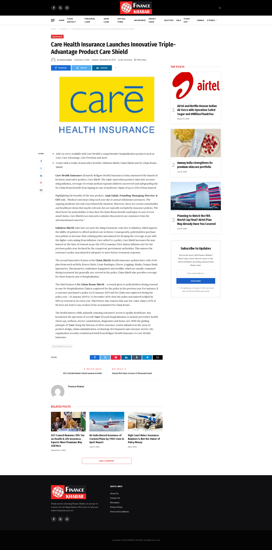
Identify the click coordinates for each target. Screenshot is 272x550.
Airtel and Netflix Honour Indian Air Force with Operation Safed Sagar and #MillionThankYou (197, 110)
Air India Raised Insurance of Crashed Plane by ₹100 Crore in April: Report (106, 439)
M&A (178, 20)
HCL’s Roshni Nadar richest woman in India (82, 373)
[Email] (41, 190)
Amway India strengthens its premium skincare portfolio (195, 165)
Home (61, 20)
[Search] (219, 8)
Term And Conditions (119, 511)
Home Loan (106, 20)
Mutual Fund (122, 20)
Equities (169, 20)
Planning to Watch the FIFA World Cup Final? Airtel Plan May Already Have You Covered (196, 220)
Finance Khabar (66, 60)
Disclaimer (115, 502)
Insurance (140, 20)
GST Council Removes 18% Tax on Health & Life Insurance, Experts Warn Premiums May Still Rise (67, 440)
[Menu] (53, 20)
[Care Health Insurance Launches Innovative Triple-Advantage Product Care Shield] (107, 110)
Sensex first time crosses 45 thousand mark (132, 373)
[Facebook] (41, 161)
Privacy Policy (194, 291)
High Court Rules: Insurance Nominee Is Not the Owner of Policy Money (144, 439)
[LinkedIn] (41, 175)
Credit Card (152, 20)
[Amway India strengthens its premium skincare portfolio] (196, 143)
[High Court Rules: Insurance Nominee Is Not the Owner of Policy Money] (145, 421)
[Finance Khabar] (136, 8)
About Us (114, 493)
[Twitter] (41, 168)
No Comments (126, 60)
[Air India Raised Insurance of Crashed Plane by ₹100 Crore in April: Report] (106, 421)
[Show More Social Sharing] (115, 68)
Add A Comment (106, 461)
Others (211, 20)
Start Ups (187, 20)
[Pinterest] (41, 183)
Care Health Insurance (61, 346)
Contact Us (115, 498)
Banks (200, 20)
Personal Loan (90, 20)
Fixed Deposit (71, 20)
